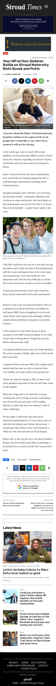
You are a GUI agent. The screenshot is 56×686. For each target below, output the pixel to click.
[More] (48, 81)
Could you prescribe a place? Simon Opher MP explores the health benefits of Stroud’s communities (33, 598)
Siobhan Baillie (34, 460)
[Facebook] (15, 81)
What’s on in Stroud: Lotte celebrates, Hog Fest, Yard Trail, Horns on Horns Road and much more (35, 639)
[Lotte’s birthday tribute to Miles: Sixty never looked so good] (27, 547)
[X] (21, 81)
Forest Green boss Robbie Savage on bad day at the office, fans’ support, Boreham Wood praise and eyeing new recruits (35, 619)
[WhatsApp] (41, 81)
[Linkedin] (28, 81)
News (5, 53)
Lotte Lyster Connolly (17, 566)
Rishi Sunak (22, 460)
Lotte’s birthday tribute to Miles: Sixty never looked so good (26, 571)
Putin (13, 460)
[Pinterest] (34, 81)
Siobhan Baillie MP (13, 74)
